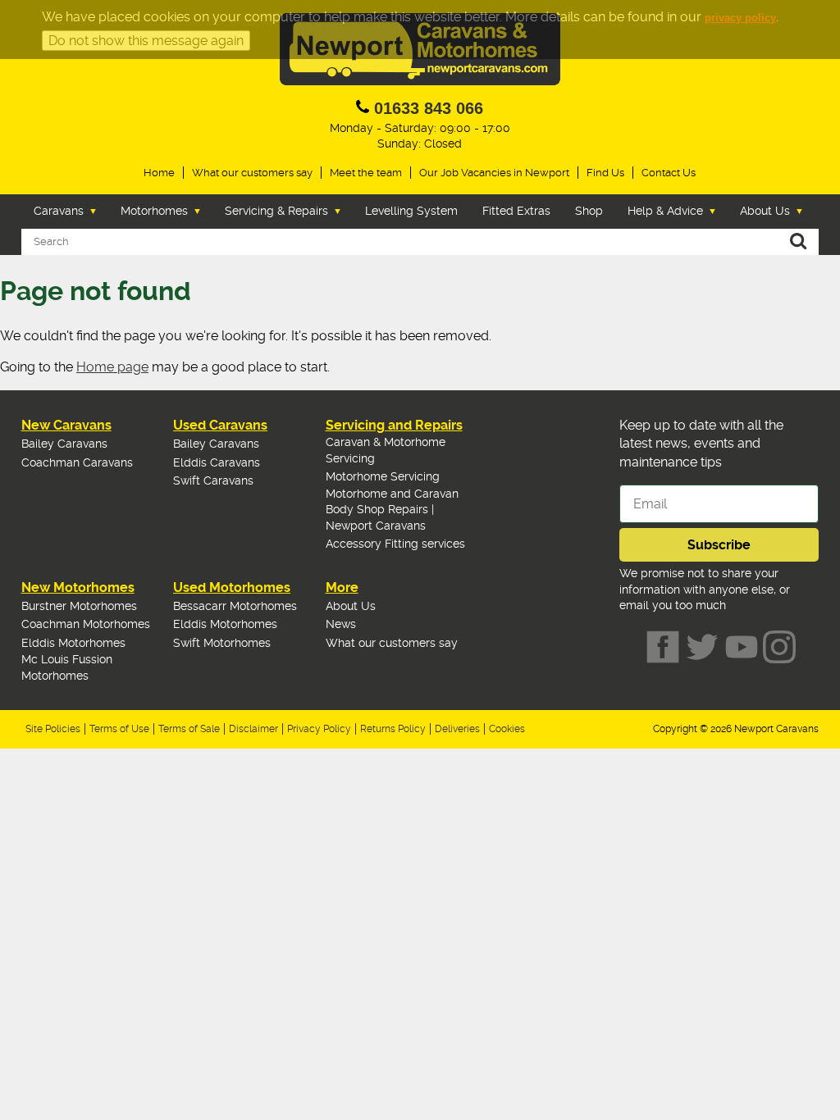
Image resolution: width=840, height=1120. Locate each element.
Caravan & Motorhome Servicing (385, 450)
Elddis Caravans (216, 462)
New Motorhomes (78, 587)
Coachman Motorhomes (85, 624)
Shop (589, 210)
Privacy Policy (319, 729)
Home (159, 172)
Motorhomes (154, 210)
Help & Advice (665, 210)
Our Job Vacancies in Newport (494, 172)
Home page (112, 367)
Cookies (507, 729)
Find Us (605, 172)
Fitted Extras (516, 210)
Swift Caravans (213, 480)
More (342, 587)
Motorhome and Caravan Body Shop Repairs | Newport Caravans (392, 509)
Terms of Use (119, 729)
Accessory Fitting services (395, 543)
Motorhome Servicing (383, 476)
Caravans (59, 210)
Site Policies (52, 729)
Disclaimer (253, 729)
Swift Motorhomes (222, 642)
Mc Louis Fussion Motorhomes (66, 667)
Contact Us (668, 172)
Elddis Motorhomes (73, 642)
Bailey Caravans (64, 443)
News (341, 624)
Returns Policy (393, 729)
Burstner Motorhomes (79, 605)
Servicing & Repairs (276, 210)
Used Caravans (220, 425)
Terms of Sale (189, 729)
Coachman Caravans (77, 462)
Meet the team (366, 172)
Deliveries (457, 729)
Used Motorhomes (231, 587)
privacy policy (740, 17)
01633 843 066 (428, 108)
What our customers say (252, 172)
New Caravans (66, 425)
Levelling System (411, 210)
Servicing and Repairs (394, 425)
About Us (765, 210)
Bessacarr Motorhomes (235, 605)
